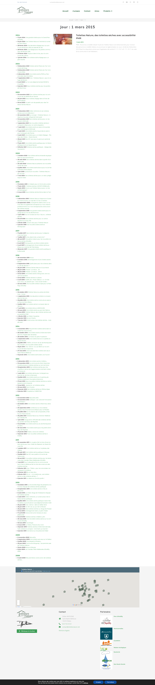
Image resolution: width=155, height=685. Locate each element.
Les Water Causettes (32, 316)
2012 (17, 395)
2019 (17, 182)
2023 (18, 64)
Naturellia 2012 (33, 398)
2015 (76, 20)
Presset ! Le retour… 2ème (33, 271)
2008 (18, 556)
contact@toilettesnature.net (57, 2)
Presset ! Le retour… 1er (32, 269)
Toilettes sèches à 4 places (33, 277)
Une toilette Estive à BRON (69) (35, 308)
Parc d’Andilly (118, 616)
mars (81, 20)
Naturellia (33, 537)
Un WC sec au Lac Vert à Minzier (36, 507)
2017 (17, 231)
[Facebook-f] (123, 2)
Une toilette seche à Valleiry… (38, 361)
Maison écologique (120, 647)
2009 (18, 535)
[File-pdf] (137, 2)
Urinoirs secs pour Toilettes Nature (37, 222)
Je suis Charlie (31, 318)
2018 (17, 196)
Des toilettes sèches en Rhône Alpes (38, 389)
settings (85, 683)
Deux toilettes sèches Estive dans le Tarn (38, 192)
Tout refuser (110, 682)
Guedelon (117, 640)
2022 (18, 92)
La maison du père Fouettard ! (37, 336)
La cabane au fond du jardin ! (35, 478)
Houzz (32, 257)
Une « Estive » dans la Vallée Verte (36, 505)
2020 (18, 153)
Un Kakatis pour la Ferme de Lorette (39, 184)
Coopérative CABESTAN (34, 391)
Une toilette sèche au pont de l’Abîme (38, 310)
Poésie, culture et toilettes (35, 432)
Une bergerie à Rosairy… (33, 541)
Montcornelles (118, 628)
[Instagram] (130, 2)
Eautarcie (117, 652)
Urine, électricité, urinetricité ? (35, 237)
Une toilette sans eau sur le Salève (40, 539)
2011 (17, 440)
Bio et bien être (31, 472)
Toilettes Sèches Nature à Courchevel (37, 267)
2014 (17, 326)
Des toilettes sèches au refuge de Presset (38, 509)
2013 (17, 359)
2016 (17, 255)
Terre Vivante (30, 387)
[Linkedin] (134, 2)
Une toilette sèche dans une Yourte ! (38, 355)
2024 (18, 35)
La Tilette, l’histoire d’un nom (35, 525)
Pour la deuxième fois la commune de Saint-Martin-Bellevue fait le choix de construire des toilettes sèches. (33, 464)
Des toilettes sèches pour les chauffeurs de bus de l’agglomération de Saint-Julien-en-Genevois (34, 369)
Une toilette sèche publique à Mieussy (37, 452)
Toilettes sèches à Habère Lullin (35, 517)
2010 (17, 482)
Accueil (71, 20)
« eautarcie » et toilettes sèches (35, 385)
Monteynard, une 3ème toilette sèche (36, 243)
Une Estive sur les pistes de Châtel (37, 531)
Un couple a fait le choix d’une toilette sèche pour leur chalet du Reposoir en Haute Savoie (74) (34, 444)
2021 (17, 109)
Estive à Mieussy (31, 547)
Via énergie (29, 523)
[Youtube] (126, 2)
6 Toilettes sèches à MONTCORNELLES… (37, 186)
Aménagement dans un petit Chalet (36, 511)
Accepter (98, 682)
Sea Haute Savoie (119, 664)
